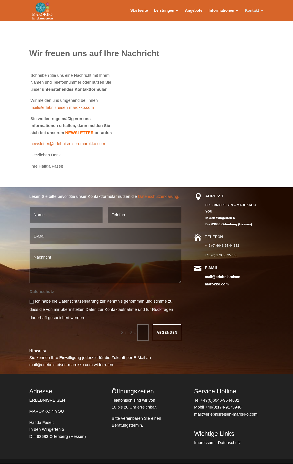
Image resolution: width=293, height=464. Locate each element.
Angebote (193, 11)
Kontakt (252, 11)
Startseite (139, 11)
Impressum (204, 442)
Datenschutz (229, 442)
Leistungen (164, 11)
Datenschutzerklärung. (158, 196)
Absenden (167, 332)
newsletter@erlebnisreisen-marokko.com (67, 143)
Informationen (221, 11)
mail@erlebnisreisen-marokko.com (62, 107)
